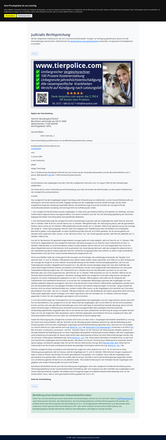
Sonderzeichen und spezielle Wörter (84, 41)
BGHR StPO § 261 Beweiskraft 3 (98, 327)
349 (49, 175)
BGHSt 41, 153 (75, 327)
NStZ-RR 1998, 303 (110, 343)
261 (132, 327)
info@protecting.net (125, 398)
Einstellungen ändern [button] (24, 15)
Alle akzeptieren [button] (10, 15)
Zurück (34, 54)
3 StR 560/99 (36, 148)
